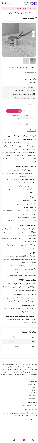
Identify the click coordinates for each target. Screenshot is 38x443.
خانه (35, 13)
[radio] (29, 104)
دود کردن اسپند (8, 259)
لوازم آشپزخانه (24, 75)
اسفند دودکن (21, 118)
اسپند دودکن (15, 116)
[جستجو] (2, 8)
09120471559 (25, 406)
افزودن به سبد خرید (12, 111)
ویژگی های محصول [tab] (24, 124)
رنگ (31, 101)
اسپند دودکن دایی (30, 118)
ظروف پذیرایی (31, 395)
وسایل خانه (32, 390)
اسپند (14, 159)
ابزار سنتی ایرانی (24, 116)
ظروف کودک (32, 398)
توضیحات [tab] (33, 124)
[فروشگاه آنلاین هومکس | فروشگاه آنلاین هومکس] (30, 3)
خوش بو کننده (31, 393)
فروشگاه (31, 13)
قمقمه (33, 387)
